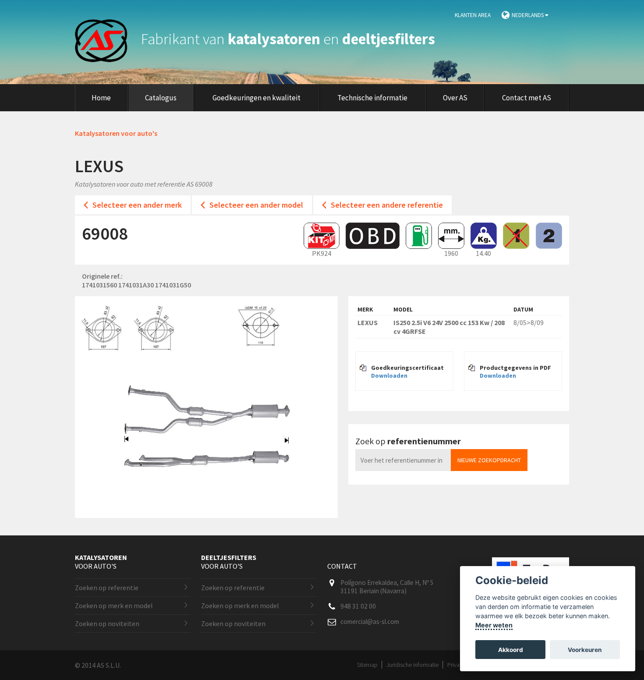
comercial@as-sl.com (369, 621)
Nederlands (528, 15)
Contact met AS (526, 98)
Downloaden (389, 375)
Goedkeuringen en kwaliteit (256, 98)
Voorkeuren (585, 649)
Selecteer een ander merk (137, 205)
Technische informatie (372, 98)
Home (101, 98)
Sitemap (367, 665)
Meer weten (494, 625)
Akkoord (510, 649)
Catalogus (161, 98)
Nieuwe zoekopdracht (489, 460)
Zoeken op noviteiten (107, 623)
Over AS (455, 98)
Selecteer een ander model (256, 205)
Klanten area (473, 15)
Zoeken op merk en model (114, 605)
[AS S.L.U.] (106, 39)
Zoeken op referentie (106, 587)
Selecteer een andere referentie (387, 205)
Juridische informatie (412, 665)
